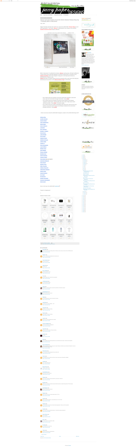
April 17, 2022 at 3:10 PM (46, 358)
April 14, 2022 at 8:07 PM (46, 304)
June (84, 167)
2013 (83, 205)
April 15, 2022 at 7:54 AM (46, 320)
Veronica (44, 398)
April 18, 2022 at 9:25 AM (46, 379)
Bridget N (44, 393)
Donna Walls (44, 249)
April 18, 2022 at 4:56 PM (46, 395)
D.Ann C (44, 356)
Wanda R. (44, 254)
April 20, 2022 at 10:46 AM (46, 416)
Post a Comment (44, 434)
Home (60, 436)
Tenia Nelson (89, 52)
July (84, 166)
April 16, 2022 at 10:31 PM (46, 353)
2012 (83, 206)
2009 (83, 210)
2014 (83, 204)
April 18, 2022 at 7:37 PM (46, 406)
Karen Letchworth (45, 344)
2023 (83, 157)
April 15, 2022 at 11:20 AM (46, 331)
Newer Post (42, 436)
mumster (44, 318)
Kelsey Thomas (45, 414)
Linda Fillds (44, 302)
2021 (83, 195)
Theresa (44, 430)
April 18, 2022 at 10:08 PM (46, 411)
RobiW (44, 297)
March (84, 191)
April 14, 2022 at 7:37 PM (46, 299)
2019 (83, 198)
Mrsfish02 (44, 382)
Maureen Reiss (45, 366)
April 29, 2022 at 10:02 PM (46, 432)
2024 (83, 156)
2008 (83, 211)
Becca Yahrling (45, 270)
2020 (83, 196)
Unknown (44, 377)
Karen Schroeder (45, 260)
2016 (83, 201)
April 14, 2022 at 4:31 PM (46, 273)
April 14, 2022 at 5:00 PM (46, 278)
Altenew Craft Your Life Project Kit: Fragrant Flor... (88, 179)
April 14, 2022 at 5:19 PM (46, 283)
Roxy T (44, 419)
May (84, 168)
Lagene (44, 286)
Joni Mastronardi (45, 281)
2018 (83, 199)
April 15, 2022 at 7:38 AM (46, 315)
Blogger (70, 445)
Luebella (44, 361)
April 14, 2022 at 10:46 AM (46, 257)
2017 (83, 200)
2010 (83, 209)
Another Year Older (86, 174)
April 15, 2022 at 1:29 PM (46, 336)
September (85, 163)
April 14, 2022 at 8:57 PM (46, 310)
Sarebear (44, 334)
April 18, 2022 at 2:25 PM (46, 390)
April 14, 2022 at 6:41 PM (46, 294)
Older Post (77, 436)
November (84, 161)
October (84, 162)
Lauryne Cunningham (46, 323)
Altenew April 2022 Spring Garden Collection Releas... (88, 171)
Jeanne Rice (44, 307)
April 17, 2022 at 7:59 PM (46, 369)
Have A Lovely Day (86, 182)
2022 (83, 158)
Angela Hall (44, 265)
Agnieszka (57, 186)
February (84, 192)
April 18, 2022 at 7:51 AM (46, 374)
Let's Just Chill (85, 177)
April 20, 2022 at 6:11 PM (46, 427)
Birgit (43, 339)
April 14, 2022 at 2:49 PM (46, 262)
